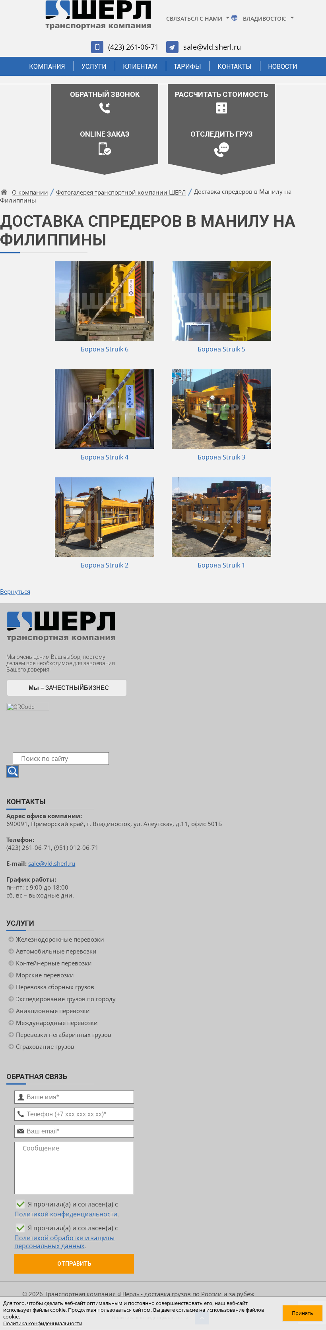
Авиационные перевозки (53, 1011)
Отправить (74, 1264)
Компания (47, 66)
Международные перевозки (57, 1023)
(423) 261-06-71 (133, 47)
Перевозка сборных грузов (55, 987)
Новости (282, 66)
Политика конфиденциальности (42, 1323)
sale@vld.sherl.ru (212, 47)
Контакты (234, 66)
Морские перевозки (45, 975)
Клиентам (140, 66)
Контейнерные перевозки (54, 963)
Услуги (94, 66)
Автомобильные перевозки (56, 951)
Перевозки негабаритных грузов (63, 1035)
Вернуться (15, 591)
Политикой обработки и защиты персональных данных (64, 1241)
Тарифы (187, 66)
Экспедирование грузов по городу (66, 999)
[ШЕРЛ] (98, 18)
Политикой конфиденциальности (65, 1214)
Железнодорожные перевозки (60, 939)
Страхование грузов (45, 1046)
